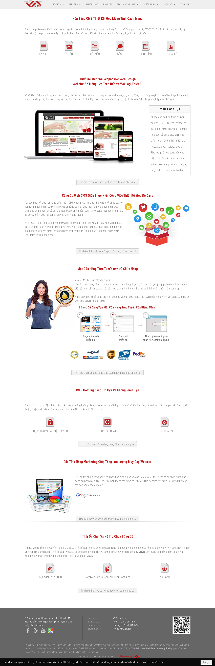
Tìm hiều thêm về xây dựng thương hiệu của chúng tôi (107, 519)
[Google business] (50, 633)
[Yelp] (35, 633)
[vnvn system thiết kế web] (33, 7)
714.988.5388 (126, 628)
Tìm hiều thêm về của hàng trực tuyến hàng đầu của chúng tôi (107, 372)
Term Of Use (93, 621)
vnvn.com (96, 656)
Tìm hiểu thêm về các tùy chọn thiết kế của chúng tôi (107, 182)
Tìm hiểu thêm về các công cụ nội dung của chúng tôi (107, 251)
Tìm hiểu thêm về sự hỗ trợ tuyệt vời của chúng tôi (108, 590)
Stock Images (94, 628)
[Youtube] (43, 633)
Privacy (91, 618)
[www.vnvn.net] (129, 656)
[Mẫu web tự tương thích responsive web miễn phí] (123, 342)
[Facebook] (28, 633)
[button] (128, 4)
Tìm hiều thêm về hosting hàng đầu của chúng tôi (107, 444)
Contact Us (93, 625)
